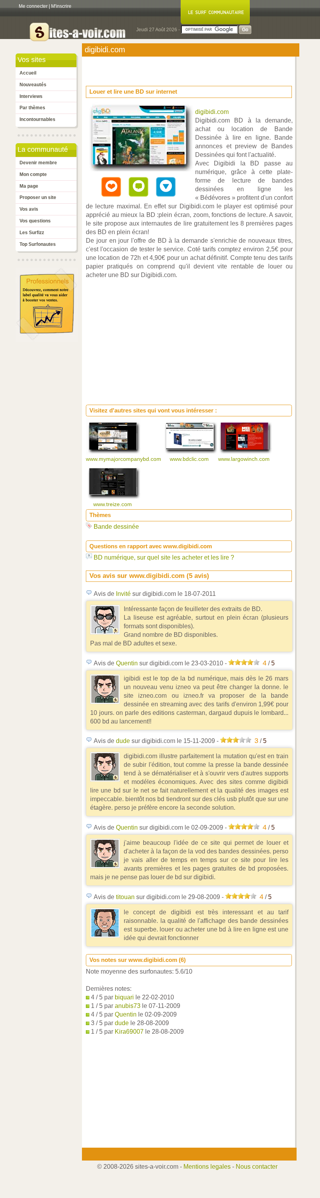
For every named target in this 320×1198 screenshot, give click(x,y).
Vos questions (35, 221)
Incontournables (37, 119)
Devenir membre (38, 162)
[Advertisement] (148, 68)
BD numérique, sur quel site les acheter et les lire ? (164, 557)
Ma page (29, 186)
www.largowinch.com (244, 459)
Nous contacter (256, 1166)
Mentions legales (207, 1166)
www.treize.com (113, 504)
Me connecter (33, 6)
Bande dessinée (116, 526)
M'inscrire (61, 6)
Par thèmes (32, 107)
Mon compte (33, 174)
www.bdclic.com (190, 459)
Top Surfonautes (38, 244)
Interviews (31, 96)
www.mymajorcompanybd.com (124, 459)
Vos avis (29, 209)
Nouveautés (33, 84)
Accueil (28, 73)
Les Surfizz (32, 232)
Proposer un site (38, 197)
